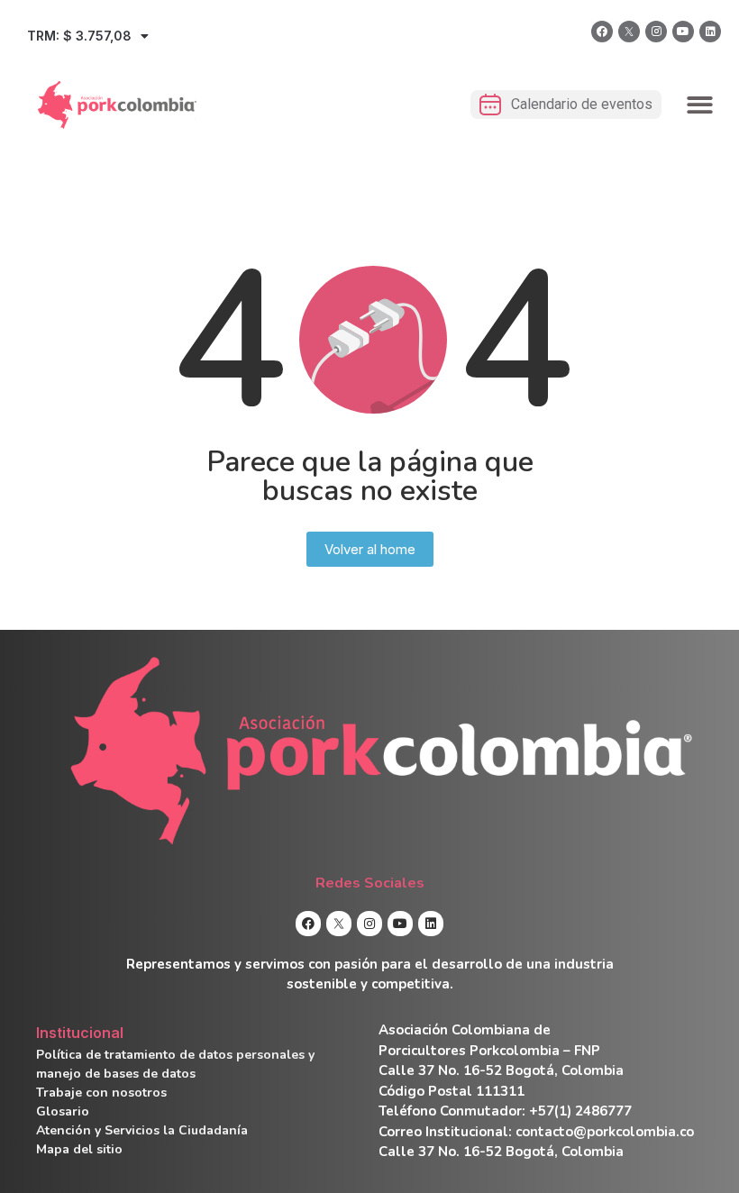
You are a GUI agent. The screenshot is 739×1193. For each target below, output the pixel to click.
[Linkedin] (710, 31)
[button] (701, 105)
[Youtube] (683, 31)
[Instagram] (656, 31)
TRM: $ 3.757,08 (79, 35)
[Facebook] (602, 31)
